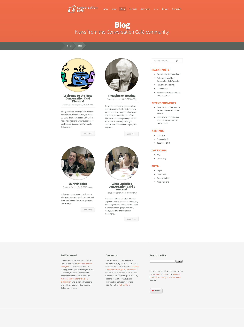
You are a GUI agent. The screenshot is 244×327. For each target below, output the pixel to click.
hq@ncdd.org (124, 285)
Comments (163, 178)
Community (145, 9)
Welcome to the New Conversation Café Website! (78, 98)
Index (156, 9)
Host (72, 104)
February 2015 (162, 139)
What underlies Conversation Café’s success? (122, 186)
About (114, 9)
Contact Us (176, 9)
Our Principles (78, 184)
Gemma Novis (162, 117)
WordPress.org (163, 182)
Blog (122, 9)
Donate (165, 9)
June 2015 (161, 135)
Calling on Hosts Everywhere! (168, 74)
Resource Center (160, 274)
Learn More (88, 133)
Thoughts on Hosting (121, 95)
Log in (159, 170)
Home (105, 9)
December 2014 (163, 143)
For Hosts (133, 9)
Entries (161, 174)
